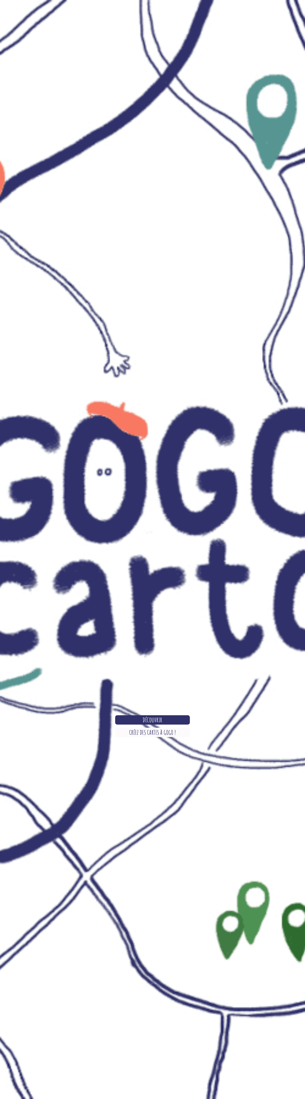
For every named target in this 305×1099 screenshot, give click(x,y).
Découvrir (152, 720)
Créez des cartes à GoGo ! (152, 732)
